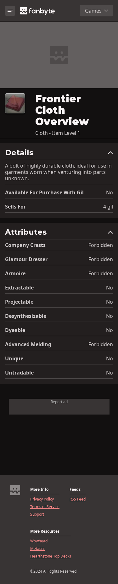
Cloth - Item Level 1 (57, 133)
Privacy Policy (42, 499)
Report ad (59, 401)
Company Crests (25, 245)
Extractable (19, 287)
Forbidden (100, 245)
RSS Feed (78, 499)
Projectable (19, 302)
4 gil (108, 206)
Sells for (15, 206)
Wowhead (39, 541)
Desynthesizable (25, 316)
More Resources (44, 531)
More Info (39, 489)
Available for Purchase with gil (44, 192)
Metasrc (37, 548)
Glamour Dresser (26, 259)
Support (37, 514)
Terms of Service (44, 506)
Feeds (75, 489)
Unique (14, 358)
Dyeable (15, 330)
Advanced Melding (28, 344)
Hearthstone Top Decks (50, 556)
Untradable (19, 372)
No (109, 192)
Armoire (15, 273)
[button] (59, 154)
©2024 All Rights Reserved (53, 571)
